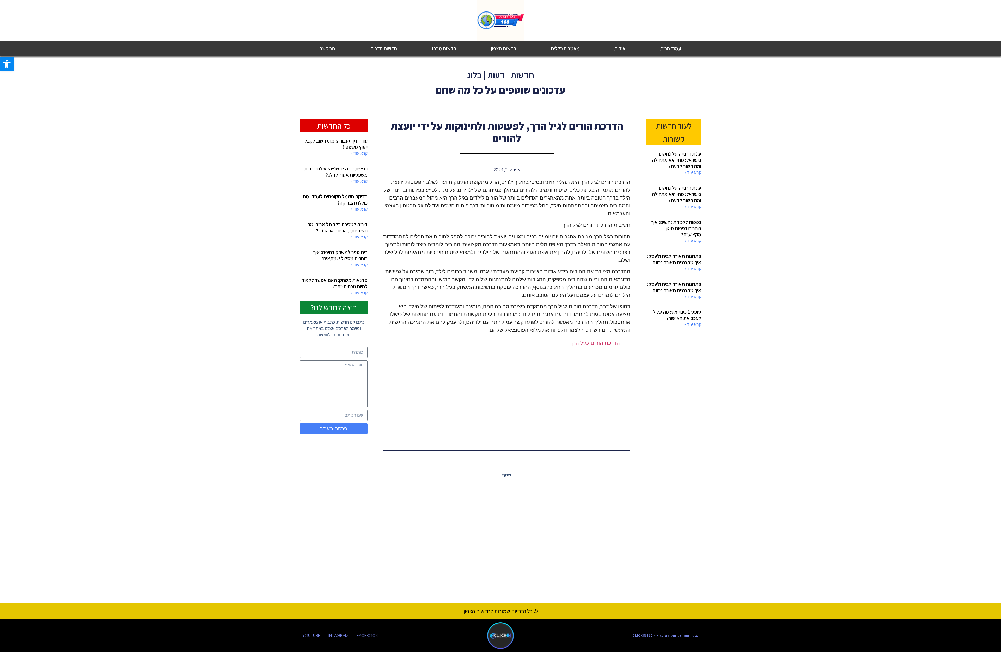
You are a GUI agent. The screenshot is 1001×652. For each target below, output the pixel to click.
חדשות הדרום (384, 48)
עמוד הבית (670, 48)
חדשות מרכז (444, 48)
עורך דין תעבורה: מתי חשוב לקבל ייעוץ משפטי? (336, 143)
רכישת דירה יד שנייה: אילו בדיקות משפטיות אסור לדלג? (336, 171)
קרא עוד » (692, 173)
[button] (518, 486)
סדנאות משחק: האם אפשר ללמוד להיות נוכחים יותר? (335, 283)
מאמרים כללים (565, 48)
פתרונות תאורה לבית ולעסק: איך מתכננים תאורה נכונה (674, 259)
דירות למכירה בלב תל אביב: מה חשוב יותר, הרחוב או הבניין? (337, 227)
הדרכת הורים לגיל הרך (595, 343)
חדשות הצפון (503, 48)
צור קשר (328, 48)
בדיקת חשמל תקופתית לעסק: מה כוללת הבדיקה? (335, 199)
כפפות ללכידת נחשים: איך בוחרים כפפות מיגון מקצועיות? (676, 228)
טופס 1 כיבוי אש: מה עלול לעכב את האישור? (677, 315)
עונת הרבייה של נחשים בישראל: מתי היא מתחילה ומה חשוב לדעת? (676, 160)
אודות (619, 48)
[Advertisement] (506, 393)
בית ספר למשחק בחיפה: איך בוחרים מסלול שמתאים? (340, 255)
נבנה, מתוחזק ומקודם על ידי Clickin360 (666, 635)
